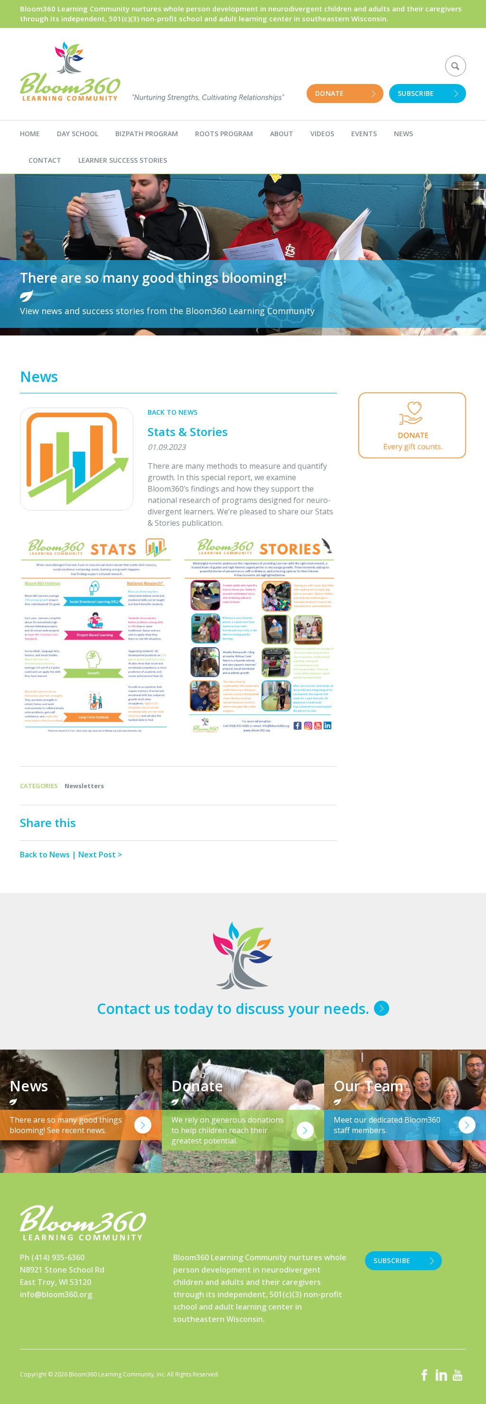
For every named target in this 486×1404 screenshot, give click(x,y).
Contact (44, 160)
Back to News (172, 412)
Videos (322, 133)
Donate (329, 93)
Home (30, 133)
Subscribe (416, 93)
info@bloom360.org (56, 1294)
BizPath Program (146, 133)
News (403, 133)
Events (364, 133)
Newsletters (84, 785)
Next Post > (100, 854)
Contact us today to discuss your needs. (233, 1008)
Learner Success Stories (122, 160)
